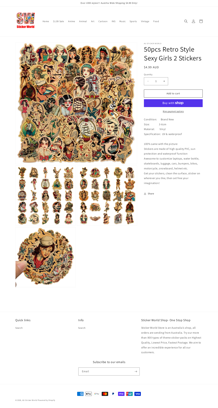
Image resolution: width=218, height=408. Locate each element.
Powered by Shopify (46, 400)
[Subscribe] (135, 371)
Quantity (148, 74)
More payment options (173, 111)
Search (19, 327)
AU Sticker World (29, 400)
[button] (186, 21)
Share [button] (151, 193)
